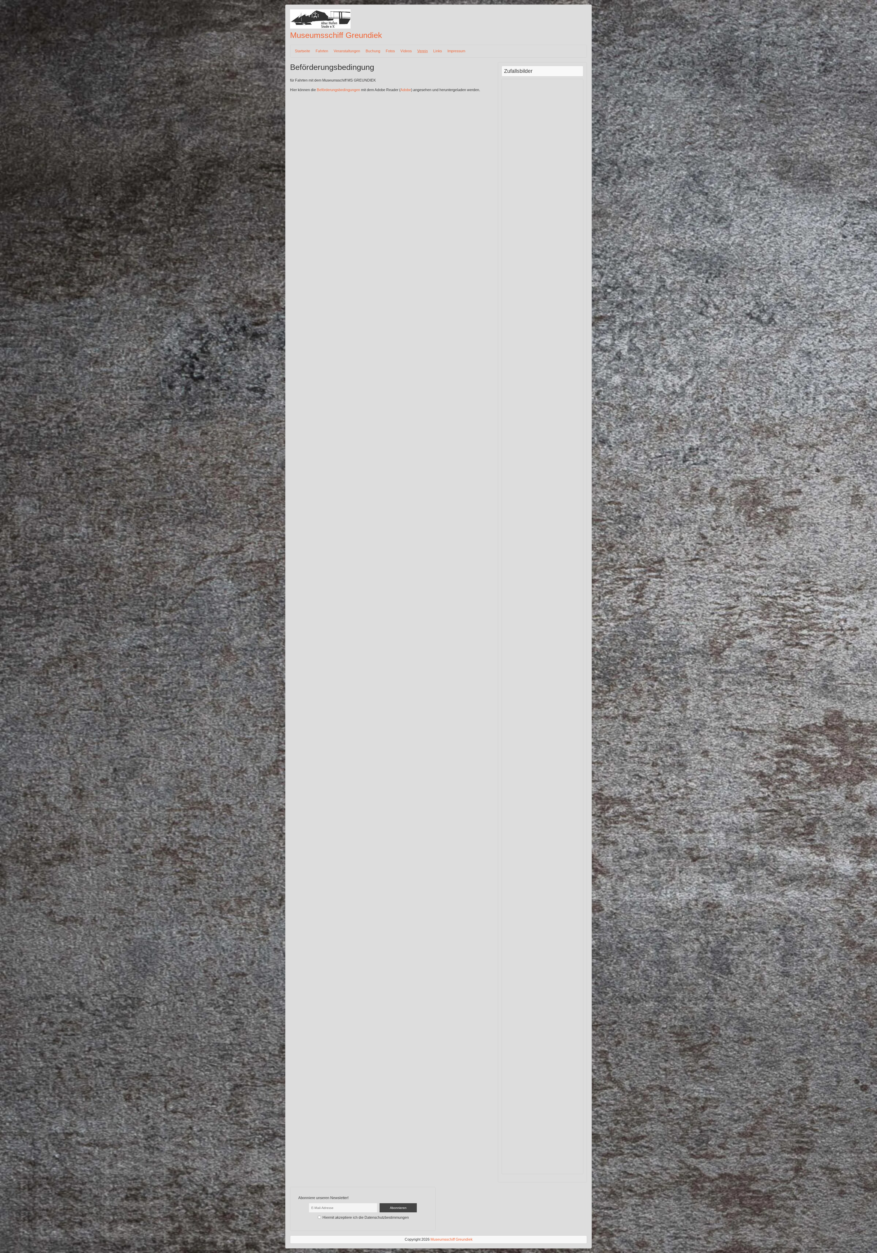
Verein (422, 51)
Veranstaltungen (347, 51)
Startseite (302, 51)
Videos (406, 51)
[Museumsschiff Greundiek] (320, 27)
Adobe (405, 90)
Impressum (456, 51)
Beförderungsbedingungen (338, 90)
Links (437, 51)
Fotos (390, 51)
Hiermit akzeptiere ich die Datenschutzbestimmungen (365, 1217)
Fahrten (322, 51)
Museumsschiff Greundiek (336, 35)
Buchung (373, 51)
